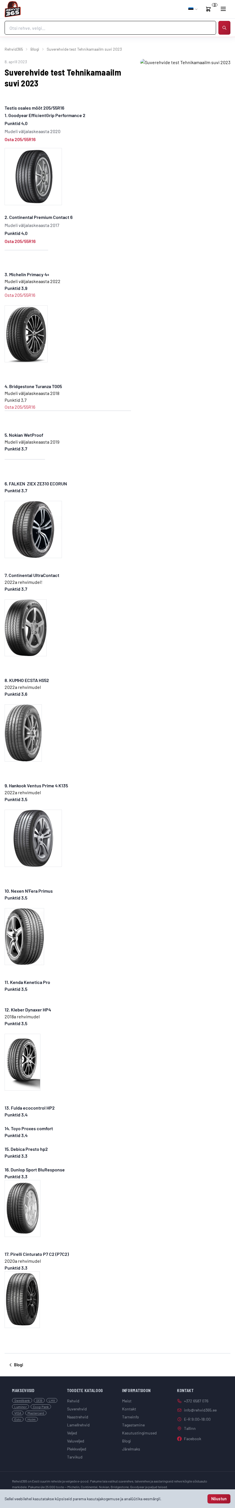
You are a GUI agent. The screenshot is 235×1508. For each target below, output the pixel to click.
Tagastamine (133, 1424)
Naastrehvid (77, 1416)
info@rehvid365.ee (200, 1410)
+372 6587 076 (196, 1400)
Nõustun (219, 1498)
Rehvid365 (14, 49)
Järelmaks (131, 1448)
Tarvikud (75, 1456)
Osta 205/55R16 (20, 139)
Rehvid (73, 1400)
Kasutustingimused (139, 1432)
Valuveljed (75, 1440)
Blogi (34, 49)
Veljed (72, 1432)
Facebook (192, 1438)
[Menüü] (223, 8)
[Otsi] (224, 28)
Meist (127, 1400)
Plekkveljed (76, 1448)
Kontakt (129, 1408)
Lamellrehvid (78, 1424)
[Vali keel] (193, 9)
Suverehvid (77, 1408)
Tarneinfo (130, 1416)
